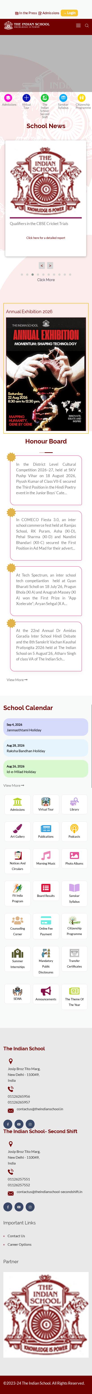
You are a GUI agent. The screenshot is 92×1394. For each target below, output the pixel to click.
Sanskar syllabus (74, 898)
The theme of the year (74, 1002)
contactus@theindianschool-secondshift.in (49, 1191)
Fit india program (17, 898)
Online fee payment (46, 931)
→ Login (69, 13)
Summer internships (17, 964)
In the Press (28, 13)
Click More (46, 280)
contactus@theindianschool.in (40, 1109)
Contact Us (16, 1236)
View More (15, 679)
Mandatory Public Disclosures (46, 966)
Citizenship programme (74, 931)
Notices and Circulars (17, 866)
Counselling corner (17, 931)
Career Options (19, 1244)
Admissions (51, 13)
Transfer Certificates (74, 963)
